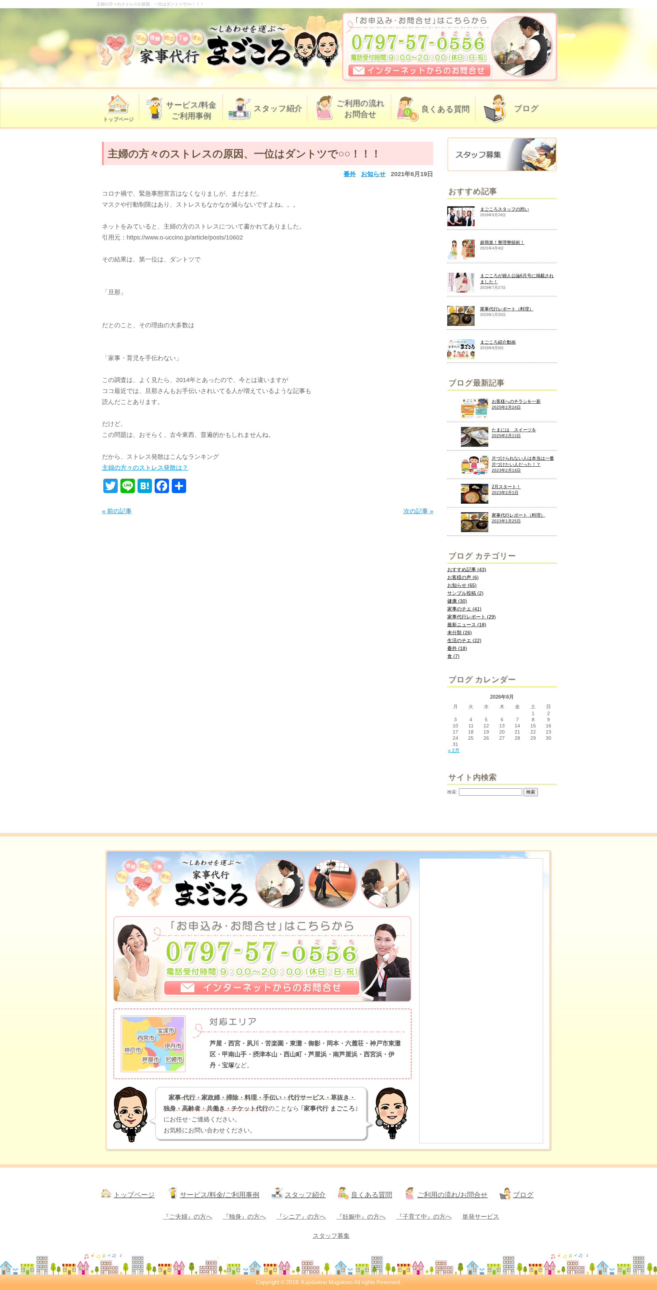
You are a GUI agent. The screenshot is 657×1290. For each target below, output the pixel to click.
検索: (452, 792)
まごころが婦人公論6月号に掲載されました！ (517, 278)
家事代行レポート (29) (471, 616)
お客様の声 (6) (463, 577)
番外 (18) (457, 648)
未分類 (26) (459, 632)
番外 (350, 174)
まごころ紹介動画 (498, 342)
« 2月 (454, 750)
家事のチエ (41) (464, 609)
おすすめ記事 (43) (466, 569)
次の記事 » (418, 511)
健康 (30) (457, 601)
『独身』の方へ (244, 1216)
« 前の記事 (117, 511)
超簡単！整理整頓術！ (502, 242)
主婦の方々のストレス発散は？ (145, 467)
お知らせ (373, 174)
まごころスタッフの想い (504, 209)
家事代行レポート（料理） (506, 308)
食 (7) (453, 656)
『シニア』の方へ (301, 1216)
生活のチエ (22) (464, 640)
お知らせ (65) (462, 585)
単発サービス (480, 1216)
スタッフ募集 (331, 1235)
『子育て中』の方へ (424, 1216)
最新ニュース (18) (466, 624)
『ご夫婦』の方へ (187, 1216)
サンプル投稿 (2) (465, 593)
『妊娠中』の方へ (361, 1216)
